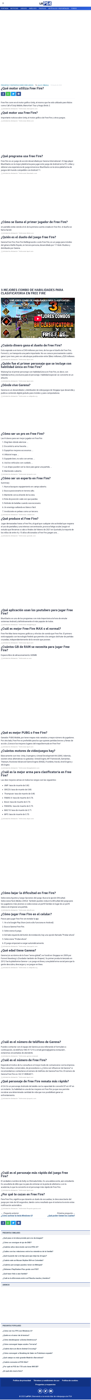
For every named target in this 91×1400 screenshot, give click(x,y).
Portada (4, 8)
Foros (74, 8)
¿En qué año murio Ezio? (13, 1371)
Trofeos (42, 8)
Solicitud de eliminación (10, 109)
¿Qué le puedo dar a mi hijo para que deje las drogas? (25, 1256)
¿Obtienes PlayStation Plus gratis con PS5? (21, 1269)
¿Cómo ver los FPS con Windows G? (17, 1331)
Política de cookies (70, 1380)
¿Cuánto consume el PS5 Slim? (15, 1362)
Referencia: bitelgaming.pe (27, 624)
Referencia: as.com (25, 658)
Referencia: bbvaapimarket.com (29, 768)
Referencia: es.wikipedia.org (28, 396)
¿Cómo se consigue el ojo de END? (17, 1242)
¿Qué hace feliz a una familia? (15, 1274)
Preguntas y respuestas (45, 1384)
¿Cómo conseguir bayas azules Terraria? (20, 1344)
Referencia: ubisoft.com (26, 910)
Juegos (23, 8)
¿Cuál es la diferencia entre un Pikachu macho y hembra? (26, 1278)
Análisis (32, 8)
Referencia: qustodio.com (27, 536)
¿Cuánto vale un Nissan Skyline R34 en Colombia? (23, 1260)
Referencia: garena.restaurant (28, 1056)
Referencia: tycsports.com (27, 474)
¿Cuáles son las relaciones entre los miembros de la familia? (28, 1251)
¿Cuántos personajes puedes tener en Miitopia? (23, 1265)
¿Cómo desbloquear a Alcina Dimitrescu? (20, 1340)
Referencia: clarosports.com (28, 109)
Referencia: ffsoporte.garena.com (30, 1208)
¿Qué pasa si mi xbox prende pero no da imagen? (23, 1238)
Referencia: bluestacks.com (28, 173)
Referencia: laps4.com (26, 251)
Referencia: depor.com (26, 818)
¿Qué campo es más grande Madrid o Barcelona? (23, 1358)
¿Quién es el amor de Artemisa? (16, 1335)
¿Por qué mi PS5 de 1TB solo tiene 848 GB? (21, 1367)
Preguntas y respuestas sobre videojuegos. (17, 85)
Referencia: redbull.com (26, 514)
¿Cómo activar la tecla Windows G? (17, 1215)
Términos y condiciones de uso (46, 1380)
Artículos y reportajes (58, 8)
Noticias (14, 8)
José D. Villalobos (43, 85)
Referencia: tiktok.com (26, 121)
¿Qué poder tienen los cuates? (61, 1215)
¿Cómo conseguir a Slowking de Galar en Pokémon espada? (28, 1353)
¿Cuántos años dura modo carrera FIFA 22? (21, 1247)
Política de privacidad (22, 1380)
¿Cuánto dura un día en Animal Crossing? (20, 1349)
